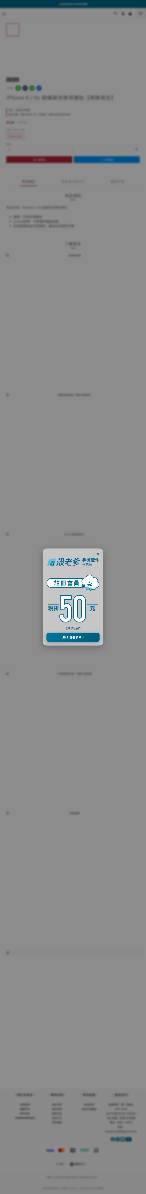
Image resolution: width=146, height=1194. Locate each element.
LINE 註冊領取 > (73, 637)
